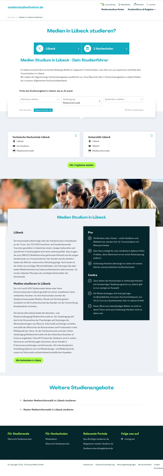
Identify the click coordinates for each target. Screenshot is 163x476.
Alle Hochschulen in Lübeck (28, 360)
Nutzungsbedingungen (126, 464)
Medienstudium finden (112, 9)
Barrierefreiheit (145, 464)
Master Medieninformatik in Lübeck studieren (48, 409)
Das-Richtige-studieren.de (96, 439)
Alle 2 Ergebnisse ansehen (81, 165)
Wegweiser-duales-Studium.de (98, 443)
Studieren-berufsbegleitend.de (98, 448)
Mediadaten (51, 439)
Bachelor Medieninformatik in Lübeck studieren (49, 400)
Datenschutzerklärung (105, 464)
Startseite (11, 17)
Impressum (88, 464)
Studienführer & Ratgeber (141, 9)
